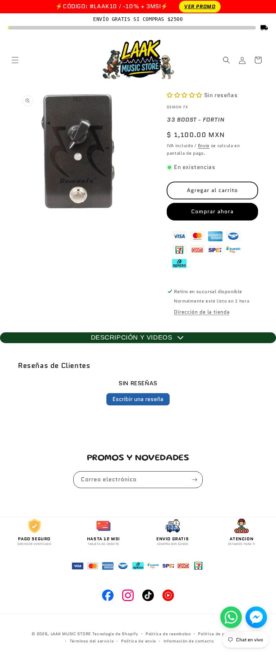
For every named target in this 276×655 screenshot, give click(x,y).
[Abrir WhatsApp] (231, 617)
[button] (15, 60)
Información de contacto (189, 641)
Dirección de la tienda (201, 311)
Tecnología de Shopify (115, 634)
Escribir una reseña (138, 399)
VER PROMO (199, 6)
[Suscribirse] (194, 479)
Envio (204, 145)
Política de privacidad (221, 634)
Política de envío (138, 641)
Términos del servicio (92, 641)
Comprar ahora (212, 211)
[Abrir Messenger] (256, 617)
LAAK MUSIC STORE (71, 634)
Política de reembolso (168, 634)
